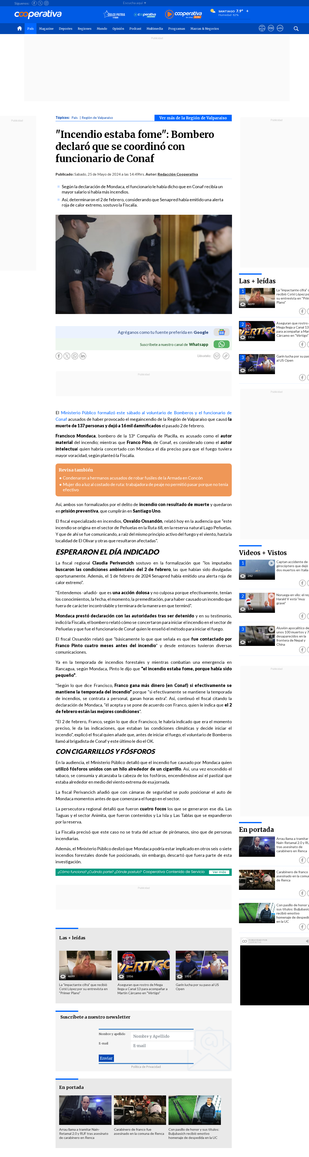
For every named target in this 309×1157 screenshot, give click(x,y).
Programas (176, 28)
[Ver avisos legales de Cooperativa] (262, 32)
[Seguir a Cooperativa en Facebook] (34, 3)
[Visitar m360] (271, 32)
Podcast (135, 28)
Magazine (46, 28)
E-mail (103, 1043)
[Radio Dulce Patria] (114, 14)
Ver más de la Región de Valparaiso (193, 118)
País (30, 28)
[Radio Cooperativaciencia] (144, 14)
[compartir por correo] (216, 356)
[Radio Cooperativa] (183, 14)
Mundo (102, 28)
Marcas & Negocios (204, 28)
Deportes (65, 28)
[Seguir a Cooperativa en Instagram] (46, 3)
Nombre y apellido (112, 1034)
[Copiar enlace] (226, 356)
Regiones (84, 28)
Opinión (118, 28)
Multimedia (155, 28)
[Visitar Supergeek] (280, 32)
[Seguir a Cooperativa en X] (40, 3)
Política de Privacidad (146, 1067)
